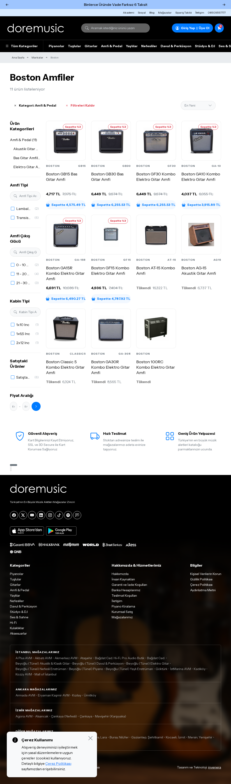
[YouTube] (32, 515)
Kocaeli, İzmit (175, 737)
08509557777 (217, 12)
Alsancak (41, 716)
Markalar (37, 57)
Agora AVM (24, 716)
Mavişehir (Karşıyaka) (110, 716)
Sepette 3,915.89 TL (203, 205)
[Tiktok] (59, 515)
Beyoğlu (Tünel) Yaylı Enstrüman (129, 669)
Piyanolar (56, 46)
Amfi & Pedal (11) (23, 139)
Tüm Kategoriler (24, 46)
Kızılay (76, 695)
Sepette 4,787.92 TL (113, 299)
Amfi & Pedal (111, 46)
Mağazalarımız (122, 617)
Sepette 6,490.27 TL (68, 299)
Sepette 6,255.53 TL (113, 205)
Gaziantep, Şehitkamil (147, 737)
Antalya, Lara (97, 737)
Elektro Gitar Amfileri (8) (27, 167)
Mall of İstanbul (45, 674)
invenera (214, 767)
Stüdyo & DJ (205, 46)
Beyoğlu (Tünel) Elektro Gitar (147, 663)
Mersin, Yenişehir (200, 737)
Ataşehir (86, 658)
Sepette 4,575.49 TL (68, 205)
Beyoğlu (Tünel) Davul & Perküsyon (98, 663)
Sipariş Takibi (183, 12)
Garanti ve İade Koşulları (129, 585)
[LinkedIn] (41, 515)
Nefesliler (149, 46)
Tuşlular (74, 46)
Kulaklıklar (17, 628)
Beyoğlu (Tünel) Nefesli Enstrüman (41, 669)
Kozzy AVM (24, 674)
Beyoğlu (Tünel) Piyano (86, 669)
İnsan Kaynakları (123, 579)
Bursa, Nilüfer (119, 737)
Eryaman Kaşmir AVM (53, 695)
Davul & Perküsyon (176, 46)
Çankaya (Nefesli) (64, 716)
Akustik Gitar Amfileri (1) (27, 149)
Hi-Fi (13, 623)
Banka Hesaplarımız (126, 590)
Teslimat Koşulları (124, 595)
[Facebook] (14, 515)
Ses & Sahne (19, 617)
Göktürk (161, 669)
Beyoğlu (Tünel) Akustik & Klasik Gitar (43, 663)
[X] (23, 515)
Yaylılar (132, 46)
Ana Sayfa (18, 57)
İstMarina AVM (180, 669)
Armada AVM (25, 695)
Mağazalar (165, 12)
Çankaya (86, 716)
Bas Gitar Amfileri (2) (27, 158)
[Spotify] (68, 515)
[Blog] (77, 515)
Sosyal (142, 12)
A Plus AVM (24, 658)
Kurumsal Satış (122, 612)
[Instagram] (50, 515)
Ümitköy (90, 695)
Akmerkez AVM (66, 658)
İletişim (199, 12)
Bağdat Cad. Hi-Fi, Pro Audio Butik (119, 658)
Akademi (128, 12)
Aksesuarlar (18, 633)
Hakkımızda (120, 574)
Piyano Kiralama (123, 606)
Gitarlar (91, 46)
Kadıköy (200, 669)
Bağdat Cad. (156, 658)
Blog (152, 12)
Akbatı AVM (43, 658)
